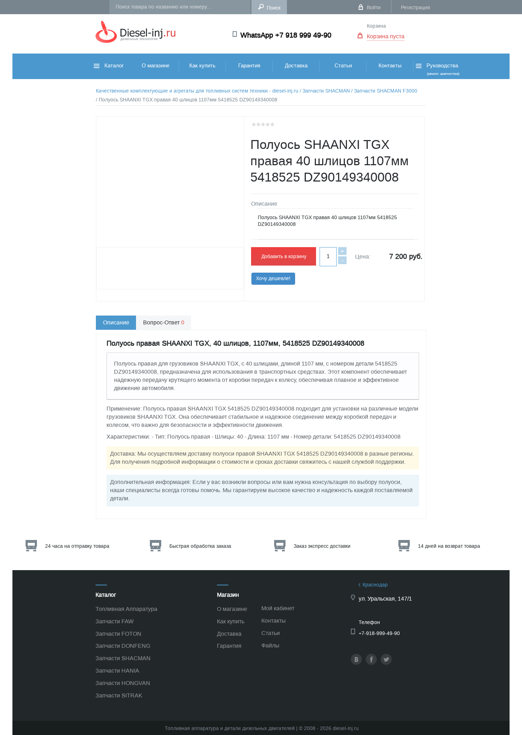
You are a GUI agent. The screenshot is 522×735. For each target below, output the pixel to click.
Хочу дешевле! (273, 278)
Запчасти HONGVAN (123, 683)
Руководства (442, 69)
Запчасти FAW (115, 621)
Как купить (202, 65)
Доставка (296, 65)
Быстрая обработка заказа (200, 546)
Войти (374, 7)
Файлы (270, 645)
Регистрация (415, 7)
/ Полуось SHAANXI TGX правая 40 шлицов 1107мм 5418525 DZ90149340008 (186, 99)
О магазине (155, 65)
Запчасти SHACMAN (123, 658)
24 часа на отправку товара (77, 546)
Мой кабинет (277, 608)
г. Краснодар (373, 584)
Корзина (376, 26)
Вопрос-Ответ (163, 322)
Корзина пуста (385, 36)
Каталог (113, 65)
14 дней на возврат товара (449, 546)
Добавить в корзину (283, 256)
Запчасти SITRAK (119, 695)
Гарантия (249, 65)
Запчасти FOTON (118, 633)
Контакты (390, 65)
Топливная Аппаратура (126, 609)
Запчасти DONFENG (123, 646)
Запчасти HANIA (117, 670)
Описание (116, 322)
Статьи (343, 65)
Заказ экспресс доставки (322, 546)
